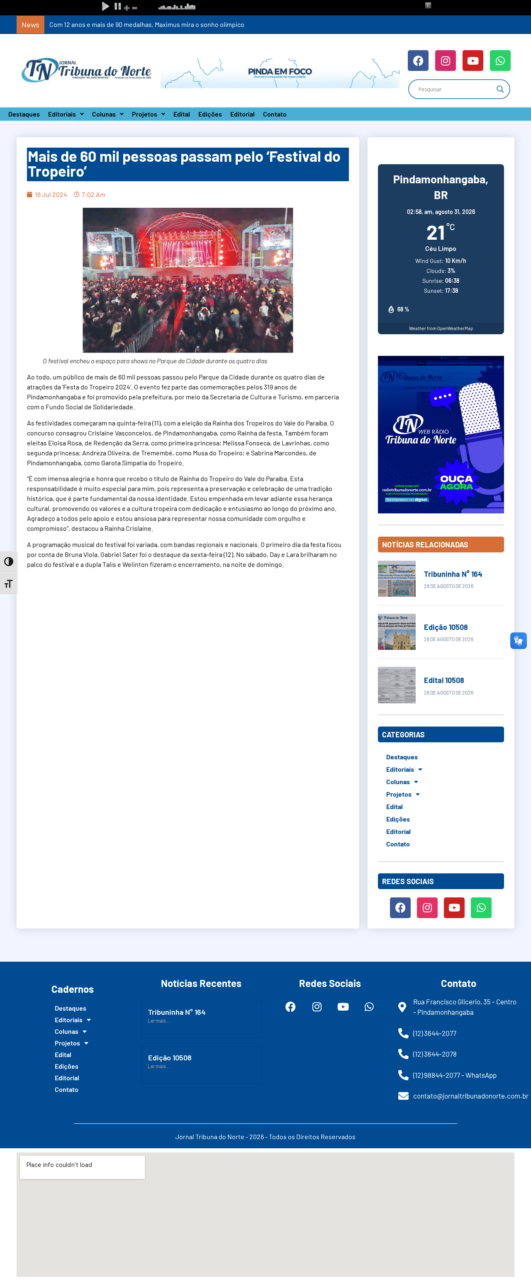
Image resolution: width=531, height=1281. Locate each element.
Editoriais (62, 114)
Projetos (144, 114)
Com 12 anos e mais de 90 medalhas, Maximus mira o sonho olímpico (146, 24)
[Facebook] (418, 60)
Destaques (24, 114)
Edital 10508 (444, 680)
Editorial (242, 114)
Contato (275, 114)
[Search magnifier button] (500, 89)
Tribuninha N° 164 (453, 574)
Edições (210, 114)
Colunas (104, 114)
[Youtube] (473, 60)
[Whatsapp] (500, 60)
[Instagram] (445, 60)
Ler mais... (159, 1020)
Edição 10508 (446, 627)
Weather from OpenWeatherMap (441, 328)
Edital (181, 114)
